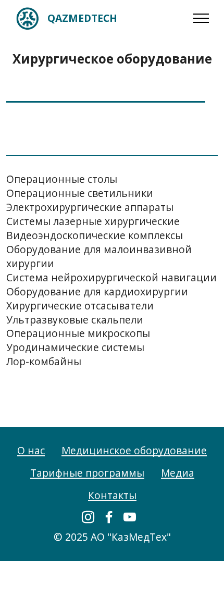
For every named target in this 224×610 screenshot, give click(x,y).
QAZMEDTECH (82, 18)
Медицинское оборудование (134, 450)
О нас (31, 450)
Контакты (112, 495)
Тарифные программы (87, 473)
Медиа (177, 473)
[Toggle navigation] (201, 18)
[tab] (105, 93)
